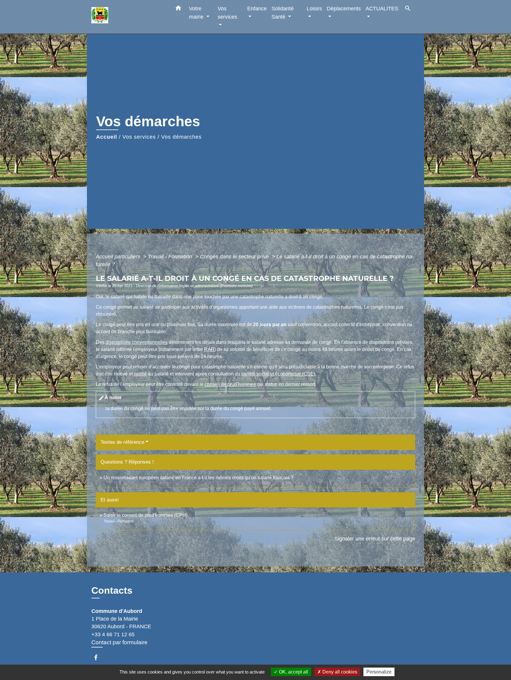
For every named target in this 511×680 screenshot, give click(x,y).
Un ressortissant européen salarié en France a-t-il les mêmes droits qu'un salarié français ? (198, 477)
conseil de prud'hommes (230, 384)
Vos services (139, 137)
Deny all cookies (339, 671)
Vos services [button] (227, 12)
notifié (140, 373)
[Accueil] (128, 17)
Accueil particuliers (119, 257)
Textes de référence (122, 442)
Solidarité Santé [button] (282, 12)
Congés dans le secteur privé (235, 257)
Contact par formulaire (119, 642)
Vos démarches (181, 137)
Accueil (106, 137)
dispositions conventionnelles (137, 342)
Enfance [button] (257, 8)
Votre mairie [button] (197, 12)
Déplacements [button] (344, 8)
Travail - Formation (171, 257)
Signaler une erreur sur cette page (374, 539)
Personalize (379, 671)
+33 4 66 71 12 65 (113, 634)
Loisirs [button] (314, 8)
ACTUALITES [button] (382, 8)
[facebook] (98, 657)
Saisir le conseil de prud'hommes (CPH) (145, 515)
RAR (209, 349)
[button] (178, 9)
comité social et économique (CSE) (278, 373)
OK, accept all (293, 671)
